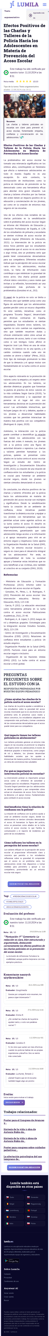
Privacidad (8, 1277)
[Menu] (44, 4)
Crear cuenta (9, 1297)
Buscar (6, 1300)
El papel (8, 297)
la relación (40, 434)
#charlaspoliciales (14, 902)
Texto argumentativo (29, 86)
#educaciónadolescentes (17, 907)
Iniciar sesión (9, 1293)
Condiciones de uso (11, 1281)
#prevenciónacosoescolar (24, 896)
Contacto (7, 1274)
